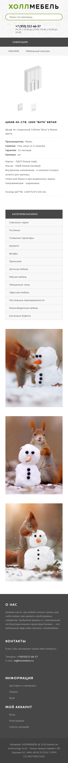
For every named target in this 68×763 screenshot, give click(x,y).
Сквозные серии (18, 222)
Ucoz (25, 748)
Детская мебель (18, 269)
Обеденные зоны (19, 284)
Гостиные (14, 230)
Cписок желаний (19, 726)
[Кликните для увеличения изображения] (34, 80)
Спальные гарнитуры (21, 238)
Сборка (13, 691)
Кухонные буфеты (20, 315)
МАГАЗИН (14, 51)
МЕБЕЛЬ (34, 7)
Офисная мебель (19, 292)
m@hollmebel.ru (24, 660)
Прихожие (15, 261)
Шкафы (13, 253)
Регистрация (16, 720)
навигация (20, 42)
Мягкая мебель (18, 276)
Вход (12, 714)
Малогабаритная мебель (23, 308)
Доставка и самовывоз (22, 685)
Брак (12, 697)
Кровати (14, 245)
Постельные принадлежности (26, 300)
